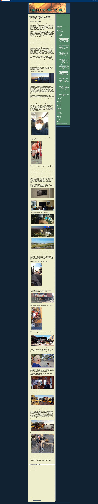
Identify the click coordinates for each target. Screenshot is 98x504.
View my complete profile (62, 123)
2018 (59, 105)
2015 (59, 109)
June (60, 35)
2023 (59, 98)
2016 (59, 108)
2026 (59, 27)
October (60, 31)
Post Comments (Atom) (37, 500)
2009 (59, 117)
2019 (59, 104)
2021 (59, 101)
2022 (59, 100)
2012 (59, 113)
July (60, 34)
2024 (59, 30)
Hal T (59, 121)
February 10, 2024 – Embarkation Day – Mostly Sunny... (64, 92)
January (60, 97)
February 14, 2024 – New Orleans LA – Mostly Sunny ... (64, 81)
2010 (59, 116)
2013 (59, 112)
